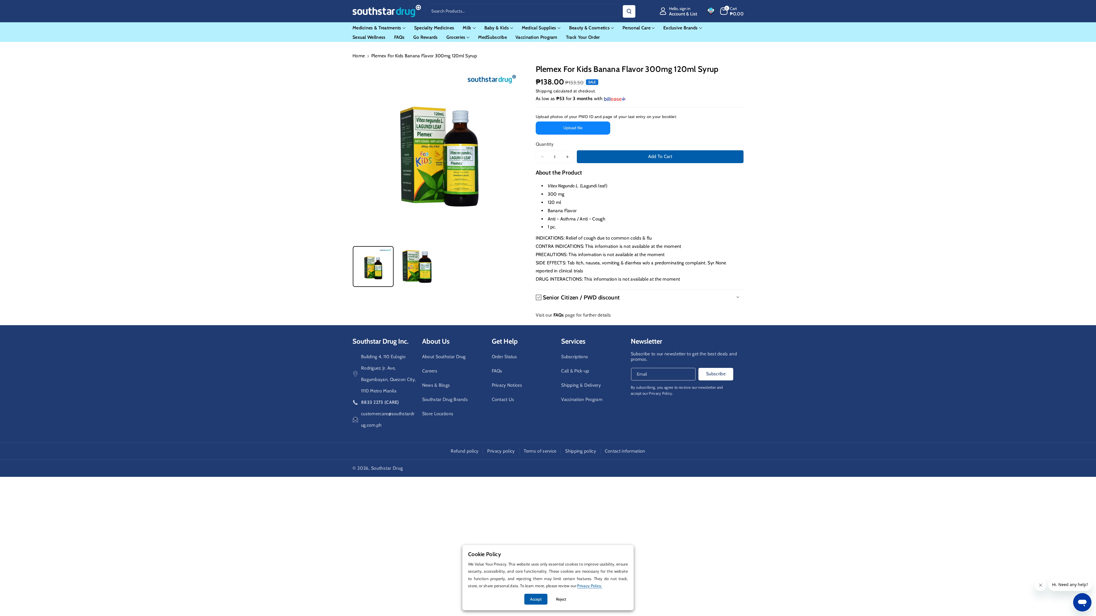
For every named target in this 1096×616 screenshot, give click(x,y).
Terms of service (540, 451)
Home (358, 55)
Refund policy (464, 451)
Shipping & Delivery (581, 385)
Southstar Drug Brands (445, 399)
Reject (561, 599)
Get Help (505, 341)
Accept (536, 599)
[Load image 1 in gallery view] (373, 266)
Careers (429, 371)
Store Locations (438, 413)
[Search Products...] (629, 11)
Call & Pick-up (575, 371)
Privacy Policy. (661, 393)
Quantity (544, 144)
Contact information (625, 451)
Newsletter (646, 341)
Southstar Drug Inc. (380, 341)
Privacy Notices (507, 385)
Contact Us (503, 399)
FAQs (497, 371)
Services (573, 341)
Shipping (544, 91)
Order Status (504, 356)
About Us (436, 341)
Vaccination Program (582, 399)
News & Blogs (436, 385)
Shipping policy (580, 451)
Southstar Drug (387, 468)
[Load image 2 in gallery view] (416, 266)
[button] (732, 11)
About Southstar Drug (444, 356)
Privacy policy (501, 451)
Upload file (573, 127)
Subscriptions (574, 356)
